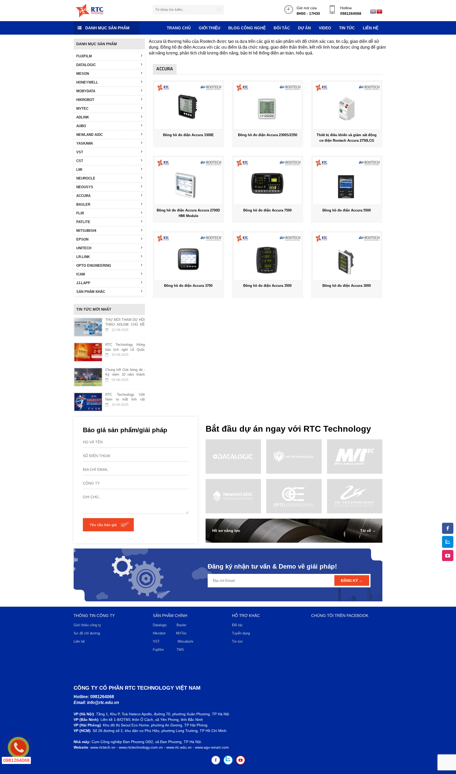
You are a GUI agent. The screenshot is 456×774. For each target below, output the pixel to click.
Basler (182, 625)
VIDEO (325, 28)
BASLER (83, 204)
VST (79, 152)
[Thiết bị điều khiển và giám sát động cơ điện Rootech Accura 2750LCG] (347, 105)
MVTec (181, 633)
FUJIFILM (84, 56)
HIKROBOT (85, 100)
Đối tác (237, 625)
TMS (180, 650)
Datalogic (160, 625)
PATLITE (83, 222)
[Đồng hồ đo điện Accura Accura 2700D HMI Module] (188, 180)
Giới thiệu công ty (87, 625)
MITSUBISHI (86, 231)
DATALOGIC (86, 65)
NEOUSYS (84, 187)
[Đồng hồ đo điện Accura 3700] (188, 256)
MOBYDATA (85, 91)
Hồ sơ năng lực (226, 530)
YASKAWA (84, 143)
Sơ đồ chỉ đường (87, 633)
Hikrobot (159, 633)
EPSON (82, 239)
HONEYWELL (87, 82)
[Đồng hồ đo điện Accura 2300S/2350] (268, 105)
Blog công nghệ (247, 28)
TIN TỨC (347, 28)
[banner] (90, 10)
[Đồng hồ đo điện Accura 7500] (268, 180)
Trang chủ (179, 28)
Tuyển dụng (241, 633)
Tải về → (368, 530)
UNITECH (83, 248)
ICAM (80, 274)
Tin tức (237, 641)
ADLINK (82, 117)
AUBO (81, 126)
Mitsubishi (186, 641)
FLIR (80, 213)
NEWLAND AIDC (89, 135)
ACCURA (83, 196)
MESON (82, 74)
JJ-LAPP (83, 283)
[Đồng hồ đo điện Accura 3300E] (188, 105)
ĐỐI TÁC (282, 28)
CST (79, 161)
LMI (79, 170)
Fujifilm (158, 650)
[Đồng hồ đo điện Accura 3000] (347, 256)
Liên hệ (370, 28)
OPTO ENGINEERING (93, 266)
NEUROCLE (85, 178)
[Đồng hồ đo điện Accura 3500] (268, 256)
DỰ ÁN (304, 28)
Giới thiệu (209, 28)
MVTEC (82, 108)
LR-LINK (83, 257)
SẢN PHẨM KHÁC (90, 292)
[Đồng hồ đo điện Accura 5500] (347, 180)
